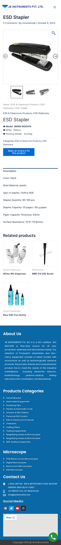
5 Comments (10, 23)
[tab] (30, 171)
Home (6, 104)
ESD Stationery (41, 113)
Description (9, 171)
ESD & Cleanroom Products (24, 104)
